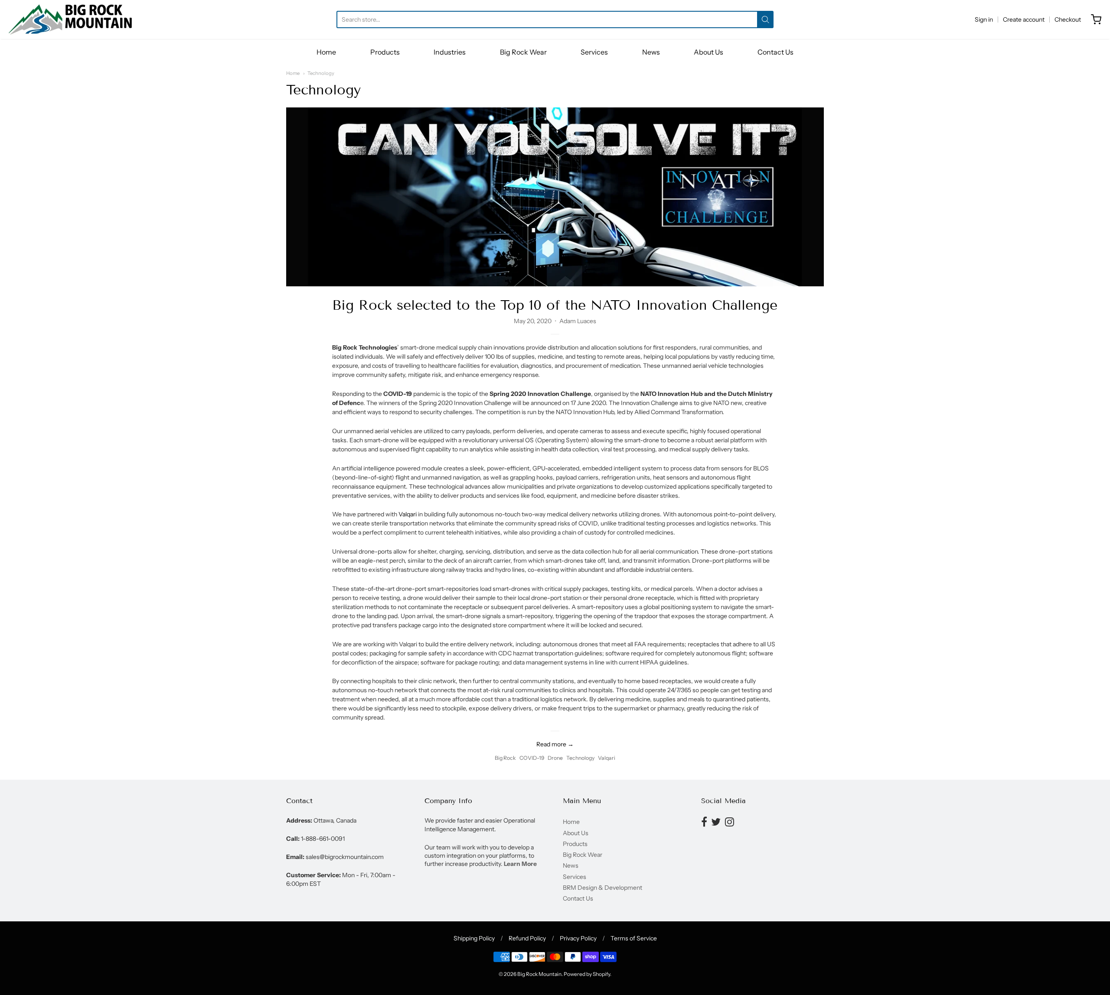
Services (594, 52)
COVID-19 (531, 758)
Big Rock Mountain (539, 974)
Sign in (984, 19)
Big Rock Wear (523, 52)
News (651, 52)
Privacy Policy (578, 938)
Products (385, 52)
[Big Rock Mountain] (70, 19)
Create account (1024, 19)
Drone (555, 758)
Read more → (555, 744)
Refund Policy (527, 938)
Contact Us (775, 52)
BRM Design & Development (602, 887)
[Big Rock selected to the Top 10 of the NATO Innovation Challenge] (555, 196)
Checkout (1067, 19)
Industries (450, 52)
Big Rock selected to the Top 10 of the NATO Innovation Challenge (554, 305)
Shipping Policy (474, 938)
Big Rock (505, 758)
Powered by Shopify (587, 974)
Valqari (407, 514)
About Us (708, 52)
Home (326, 52)
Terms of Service (633, 938)
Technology (320, 73)
